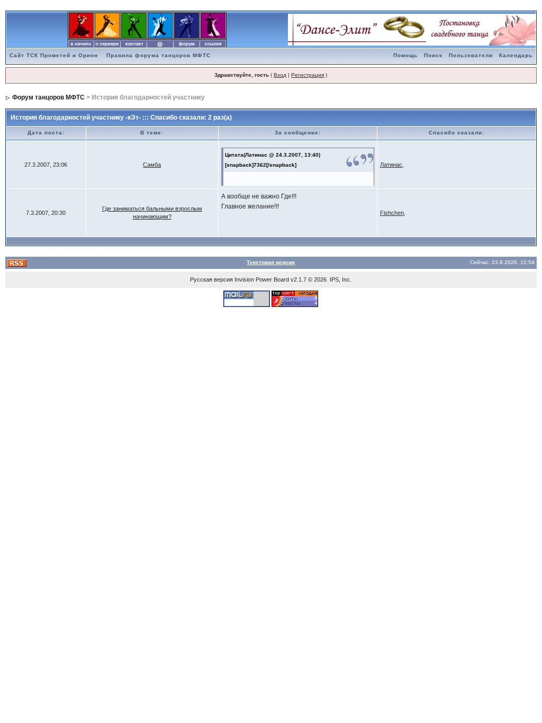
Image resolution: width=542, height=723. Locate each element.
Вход (280, 75)
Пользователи (471, 55)
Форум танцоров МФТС (48, 97)
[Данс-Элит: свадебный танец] (412, 29)
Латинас (391, 164)
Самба (152, 164)
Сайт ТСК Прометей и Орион (54, 55)
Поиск (433, 55)
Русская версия (211, 279)
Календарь (515, 55)
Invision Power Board (261, 279)
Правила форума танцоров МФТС (158, 55)
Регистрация (307, 75)
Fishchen (392, 213)
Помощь (405, 55)
